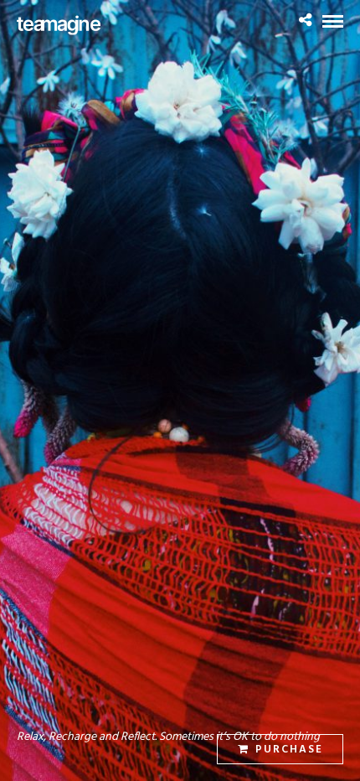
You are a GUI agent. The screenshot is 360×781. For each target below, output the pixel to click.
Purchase (289, 749)
